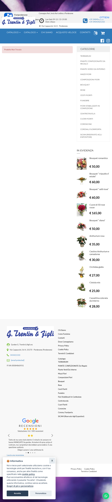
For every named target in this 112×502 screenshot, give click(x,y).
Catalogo (13, 32)
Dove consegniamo (65, 342)
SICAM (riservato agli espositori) (91, 135)
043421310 (15, 355)
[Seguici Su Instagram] (107, 40)
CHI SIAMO (47, 32)
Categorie (87, 49)
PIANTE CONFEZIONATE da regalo (92, 62)
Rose (82, 90)
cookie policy (28, 474)
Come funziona (64, 334)
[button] (95, 33)
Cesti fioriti (86, 95)
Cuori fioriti (86, 119)
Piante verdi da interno (92, 69)
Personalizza (40, 493)
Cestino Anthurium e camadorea (99, 252)
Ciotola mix (94, 282)
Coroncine (86, 124)
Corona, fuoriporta (90, 129)
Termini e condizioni (66, 353)
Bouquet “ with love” (99, 189)
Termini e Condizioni (89, 471)
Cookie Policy (89, 469)
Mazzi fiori (85, 74)
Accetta (17, 493)
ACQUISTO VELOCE (66, 32)
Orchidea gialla (96, 267)
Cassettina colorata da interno (98, 299)
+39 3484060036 (96, 19)
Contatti (61, 338)
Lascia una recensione (15, 455)
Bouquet (85, 85)
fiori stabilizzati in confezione (90, 107)
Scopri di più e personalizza (20, 486)
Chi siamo (62, 330)
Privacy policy (63, 346)
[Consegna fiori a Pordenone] (18, 21)
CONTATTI (85, 32)
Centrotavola (87, 113)
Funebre (84, 100)
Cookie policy (63, 349)
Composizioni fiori (90, 79)
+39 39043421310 (97, 22)
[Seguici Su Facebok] (101, 40)
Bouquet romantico (98, 158)
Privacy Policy (76, 469)
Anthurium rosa (96, 236)
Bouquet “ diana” (97, 220)
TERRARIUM (85, 56)
